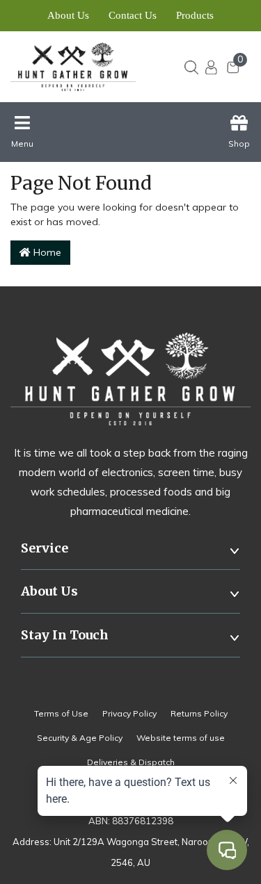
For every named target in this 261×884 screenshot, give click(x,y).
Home (46, 252)
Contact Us (133, 15)
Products (195, 15)
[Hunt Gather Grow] (78, 66)
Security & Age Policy (79, 737)
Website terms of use (180, 737)
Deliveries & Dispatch (131, 762)
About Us (68, 15)
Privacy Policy (129, 713)
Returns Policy (199, 713)
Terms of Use (61, 713)
